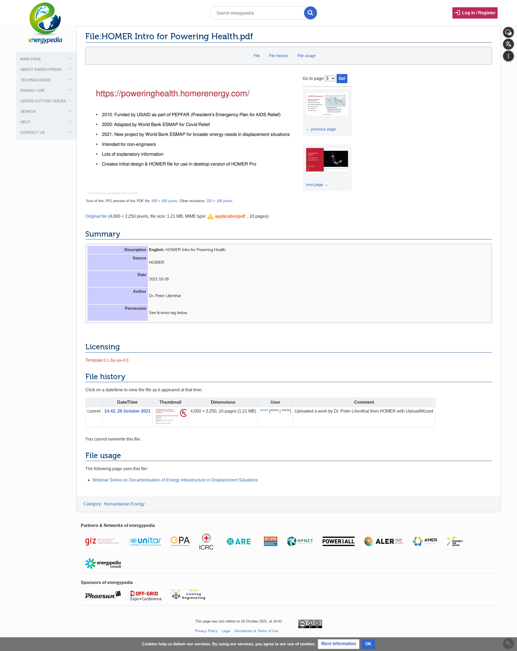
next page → (317, 184)
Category (92, 504)
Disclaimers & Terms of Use (256, 631)
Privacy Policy (206, 631)
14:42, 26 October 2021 (127, 411)
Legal (226, 631)
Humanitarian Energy (124, 504)
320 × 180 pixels (219, 201)
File (257, 55)
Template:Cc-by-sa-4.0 (106, 360)
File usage (307, 55)
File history (278, 55)
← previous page (321, 129)
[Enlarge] (310, 121)
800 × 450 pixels (164, 201)
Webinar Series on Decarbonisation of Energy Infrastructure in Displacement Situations (175, 480)
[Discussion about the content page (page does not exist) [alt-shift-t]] (508, 32)
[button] (226, 216)
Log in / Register (478, 12)
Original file (96, 216)
